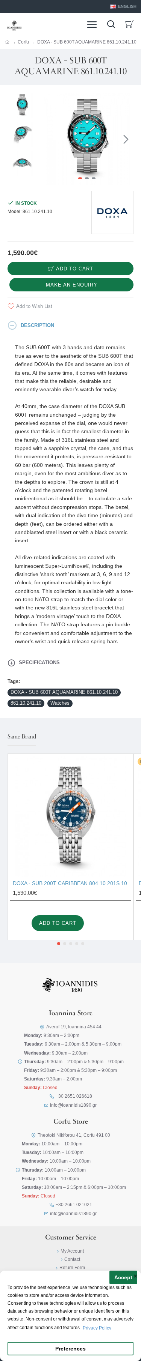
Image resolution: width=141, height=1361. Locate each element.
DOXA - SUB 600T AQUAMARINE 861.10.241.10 (64, 692)
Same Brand (22, 737)
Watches (60, 703)
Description (37, 325)
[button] (48, 139)
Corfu (23, 42)
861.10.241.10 (26, 703)
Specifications (39, 662)
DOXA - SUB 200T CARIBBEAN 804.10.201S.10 (70, 883)
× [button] (135, 1276)
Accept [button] (123, 1277)
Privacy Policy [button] (97, 1328)
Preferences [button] (70, 1349)
